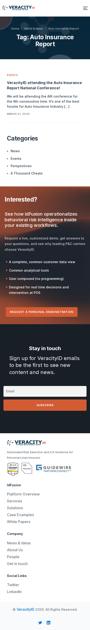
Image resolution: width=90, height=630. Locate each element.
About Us (15, 550)
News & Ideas (19, 543)
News (15, 151)
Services (14, 501)
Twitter (13, 584)
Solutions (15, 508)
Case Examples (20, 514)
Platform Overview (23, 494)
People (13, 556)
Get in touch (17, 563)
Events (12, 75)
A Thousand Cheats (27, 173)
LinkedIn (14, 591)
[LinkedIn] (48, 622)
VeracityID (25, 609)
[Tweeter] (40, 622)
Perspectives (21, 166)
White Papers (18, 521)
